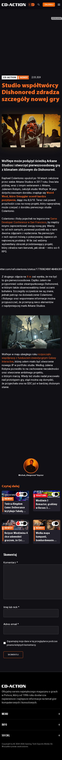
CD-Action (9, 77)
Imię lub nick (11, 607)
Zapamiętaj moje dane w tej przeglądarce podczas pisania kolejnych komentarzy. (32, 643)
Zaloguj (48, 4)
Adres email (11, 624)
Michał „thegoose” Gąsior (31, 475)
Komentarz (10, 562)
